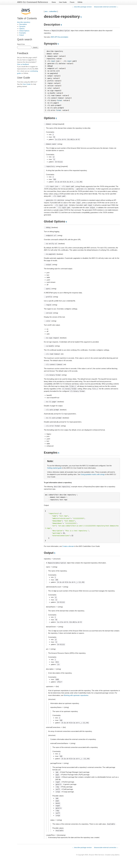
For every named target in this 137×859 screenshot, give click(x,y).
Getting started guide (54, 468)
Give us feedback (23, 64)
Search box (21, 44)
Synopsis (22, 26)
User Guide (63, 2)
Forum (72, 2)
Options (22, 28)
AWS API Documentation (59, 37)
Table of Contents (27, 18)
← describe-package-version (82, 7)
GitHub (80, 2)
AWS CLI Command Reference (32, 2)
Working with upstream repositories (76, 695)
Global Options (24, 31)
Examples (22, 33)
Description (23, 24)
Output (21, 35)
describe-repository (23, 22)
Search (35, 47)
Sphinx (117, 855)
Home (54, 2)
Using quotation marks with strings (93, 474)
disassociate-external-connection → (106, 7)
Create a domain (68, 546)
